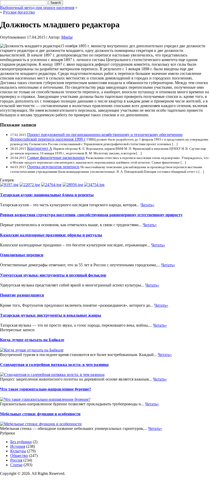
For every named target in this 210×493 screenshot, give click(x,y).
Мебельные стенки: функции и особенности (40, 414)
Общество (19, 455)
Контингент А (39, 148)
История (17, 446)
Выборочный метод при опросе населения (37, 7)
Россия (16, 460)
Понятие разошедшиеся (22, 295)
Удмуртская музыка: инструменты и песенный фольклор (53, 275)
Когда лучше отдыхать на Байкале (32, 340)
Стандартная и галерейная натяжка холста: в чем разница (54, 364)
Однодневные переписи (21, 255)
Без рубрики (21, 442)
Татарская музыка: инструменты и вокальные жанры (50, 315)
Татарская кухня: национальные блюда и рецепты (47, 195)
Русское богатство (19, 12)
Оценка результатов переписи (53, 167)
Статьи (16, 465)
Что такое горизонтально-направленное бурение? (45, 389)
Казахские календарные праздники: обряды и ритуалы (51, 235)
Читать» (147, 205)
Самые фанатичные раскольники (56, 157)
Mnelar (67, 37)
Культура (18, 451)
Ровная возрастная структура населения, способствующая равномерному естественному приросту (91, 215)
